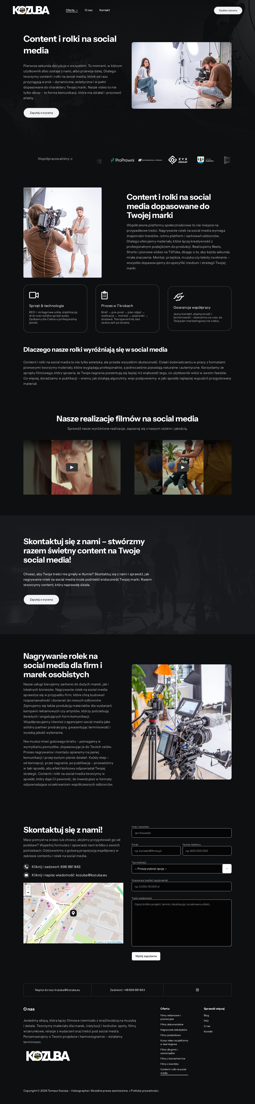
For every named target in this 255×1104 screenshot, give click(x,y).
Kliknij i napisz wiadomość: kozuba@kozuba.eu (69, 875)
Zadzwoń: (117, 990)
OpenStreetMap (114, 941)
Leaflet (99, 941)
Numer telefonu (192, 844)
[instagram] (197, 990)
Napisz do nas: (45, 990)
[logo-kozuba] (31, 5)
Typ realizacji (139, 862)
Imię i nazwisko (140, 826)
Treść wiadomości (142, 898)
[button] (73, 913)
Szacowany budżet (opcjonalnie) (150, 880)
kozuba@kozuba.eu (67, 990)
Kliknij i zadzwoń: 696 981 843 (56, 867)
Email (135, 844)
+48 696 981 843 (134, 990)
